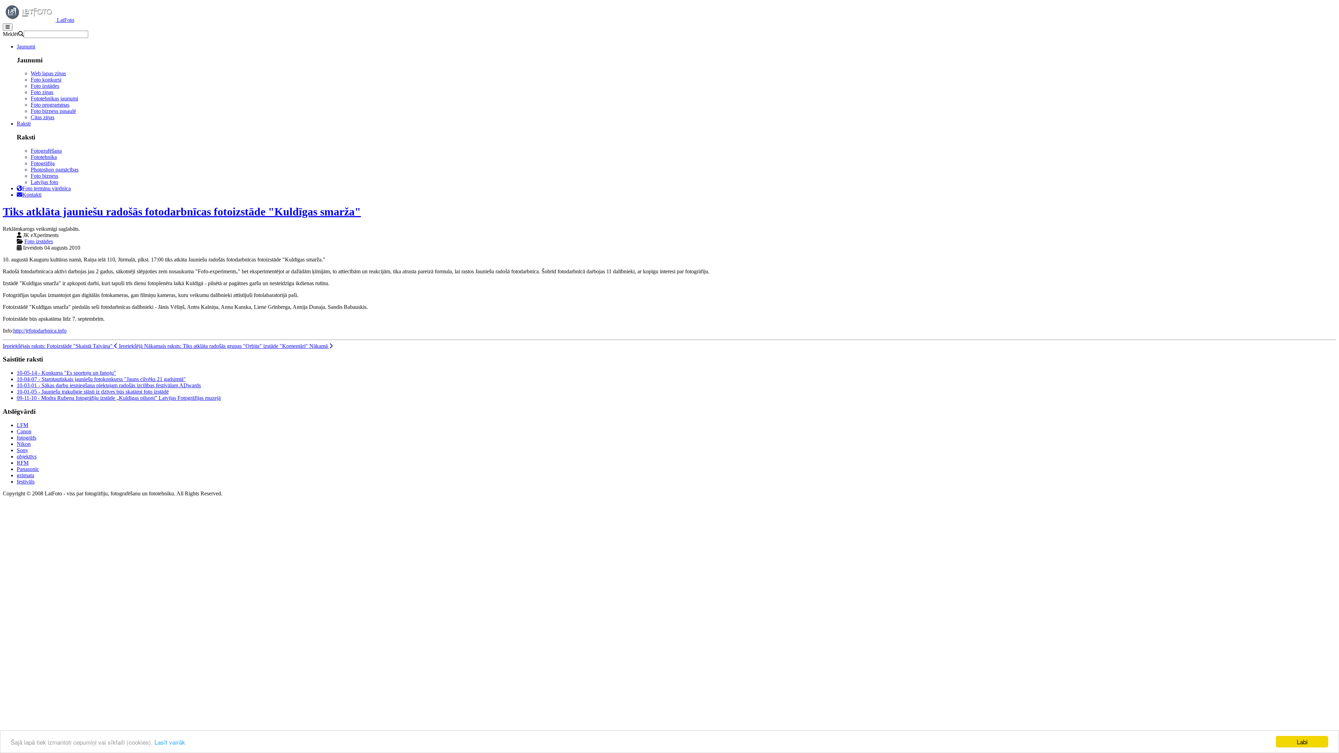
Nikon (24, 444)
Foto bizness (44, 176)
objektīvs (27, 456)
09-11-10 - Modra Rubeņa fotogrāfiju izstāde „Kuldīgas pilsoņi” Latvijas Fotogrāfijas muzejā (119, 398)
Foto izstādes (45, 86)
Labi (1302, 741)
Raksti (24, 124)
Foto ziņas (42, 92)
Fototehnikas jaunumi (54, 98)
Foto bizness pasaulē (53, 111)
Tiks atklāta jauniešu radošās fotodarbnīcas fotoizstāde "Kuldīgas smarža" (182, 211)
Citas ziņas (42, 117)
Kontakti (31, 195)
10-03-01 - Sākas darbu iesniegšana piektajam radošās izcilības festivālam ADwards (109, 385)
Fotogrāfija (43, 163)
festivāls (26, 482)
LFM (22, 425)
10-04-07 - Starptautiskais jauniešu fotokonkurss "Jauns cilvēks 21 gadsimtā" (101, 379)
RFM (23, 463)
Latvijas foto (44, 182)
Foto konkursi (46, 80)
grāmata (25, 475)
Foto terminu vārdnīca (46, 188)
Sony (22, 450)
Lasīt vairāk (169, 742)
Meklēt (10, 34)
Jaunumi (26, 47)
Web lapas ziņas (48, 73)
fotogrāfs (26, 438)
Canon (24, 431)
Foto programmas (50, 105)
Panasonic (28, 469)
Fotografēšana (46, 151)
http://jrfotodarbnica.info (40, 331)
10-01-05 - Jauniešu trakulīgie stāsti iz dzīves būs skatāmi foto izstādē (93, 392)
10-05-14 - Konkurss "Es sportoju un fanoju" (66, 373)
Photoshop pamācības (54, 170)
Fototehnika (44, 157)
